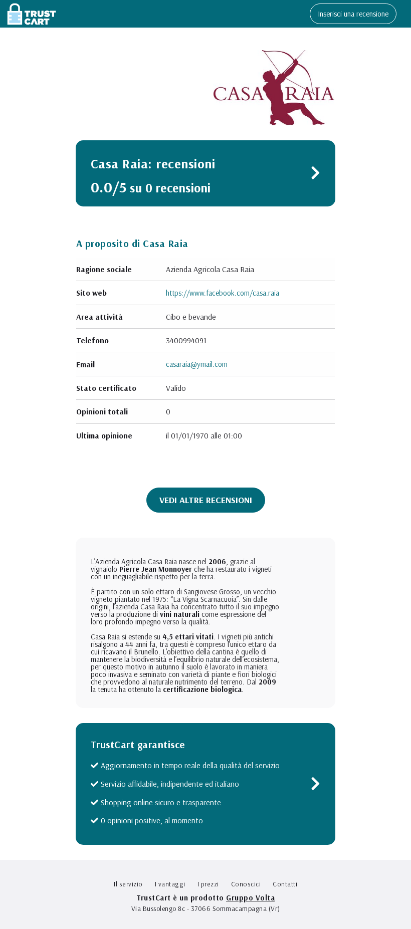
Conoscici (246, 884)
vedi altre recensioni (205, 500)
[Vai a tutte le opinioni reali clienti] (315, 175)
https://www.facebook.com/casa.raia (222, 293)
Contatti (285, 884)
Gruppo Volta (250, 897)
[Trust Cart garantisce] (315, 786)
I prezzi (208, 884)
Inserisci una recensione (353, 14)
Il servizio (128, 884)
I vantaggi (170, 884)
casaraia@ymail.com (197, 364)
